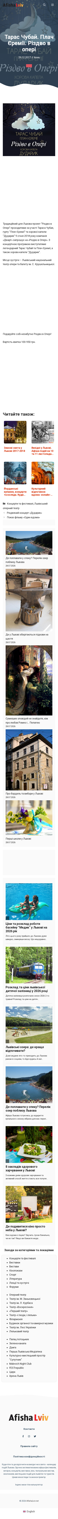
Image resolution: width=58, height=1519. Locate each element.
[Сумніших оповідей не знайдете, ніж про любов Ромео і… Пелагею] (29, 681)
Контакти (29, 1429)
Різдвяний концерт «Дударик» (24, 512)
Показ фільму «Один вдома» (23, 517)
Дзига (12, 1347)
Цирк (12, 1371)
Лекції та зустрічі (19, 1282)
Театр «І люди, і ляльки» (23, 1315)
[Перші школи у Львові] (29, 818)
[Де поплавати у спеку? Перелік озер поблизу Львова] (29, 543)
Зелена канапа (17, 1343)
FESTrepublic (16, 1367)
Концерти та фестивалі (20, 503)
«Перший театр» (18, 1310)
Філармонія (16, 1319)
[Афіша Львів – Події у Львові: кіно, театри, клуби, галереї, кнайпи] (13, 4)
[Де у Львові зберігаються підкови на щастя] (29, 601)
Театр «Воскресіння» (21, 1307)
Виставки (14, 1262)
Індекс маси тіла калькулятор (29, 1485)
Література (15, 1278)
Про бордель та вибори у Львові (24, 793)
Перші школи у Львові (18, 838)
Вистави (14, 1266)
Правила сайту (29, 1446)
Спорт (12, 1274)
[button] (44, 4)
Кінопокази (15, 1270)
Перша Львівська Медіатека (25, 1351)
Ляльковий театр (19, 1331)
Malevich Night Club (20, 1363)
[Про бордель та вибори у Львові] (29, 760)
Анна (37, 57)
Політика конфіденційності (29, 1456)
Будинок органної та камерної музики (31, 1323)
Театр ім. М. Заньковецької (24, 1298)
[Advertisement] (29, 190)
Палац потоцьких (19, 1339)
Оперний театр (17, 1294)
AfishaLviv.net (32, 1501)
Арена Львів (16, 1375)
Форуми (14, 1286)
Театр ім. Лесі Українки (22, 1327)
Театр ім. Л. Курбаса (21, 1302)
